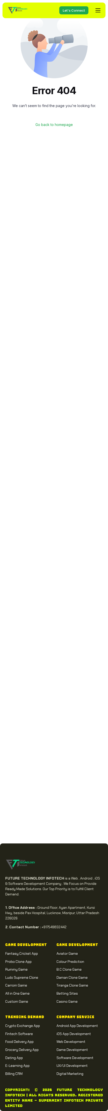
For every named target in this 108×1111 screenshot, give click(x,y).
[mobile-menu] (96, 10)
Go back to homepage (54, 124)
